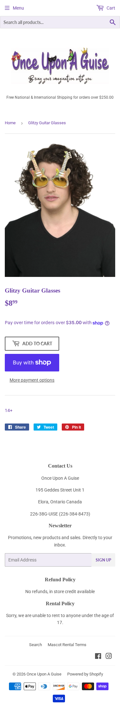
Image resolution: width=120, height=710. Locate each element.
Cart (110, 8)
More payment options (32, 380)
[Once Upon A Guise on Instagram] (109, 657)
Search (35, 644)
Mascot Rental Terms (67, 644)
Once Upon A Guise (44, 674)
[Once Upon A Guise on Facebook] (98, 657)
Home (10, 122)
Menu (18, 8)
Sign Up (103, 560)
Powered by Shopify (85, 674)
